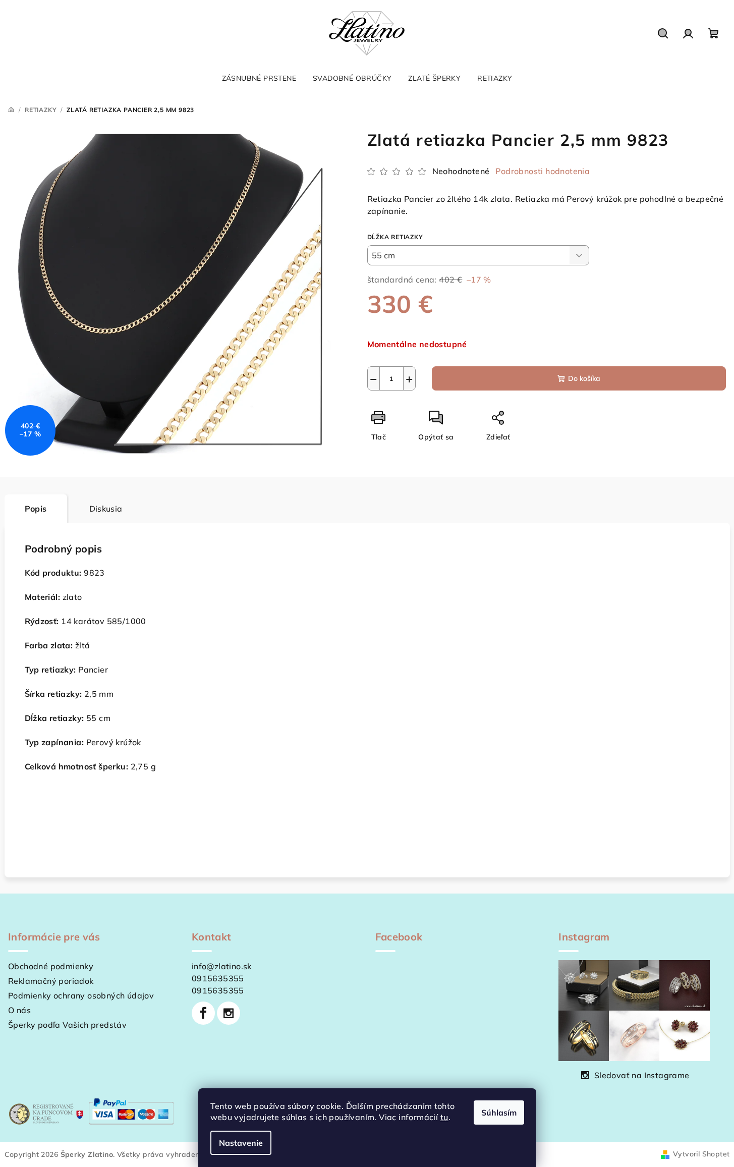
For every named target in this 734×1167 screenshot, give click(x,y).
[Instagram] (228, 1013)
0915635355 (218, 978)
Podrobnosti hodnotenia (542, 171)
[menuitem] (259, 78)
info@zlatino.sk (222, 966)
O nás (19, 1010)
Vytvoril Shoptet (701, 1153)
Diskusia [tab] (106, 509)
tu (444, 1117)
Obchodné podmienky (50, 966)
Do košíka (584, 378)
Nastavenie (241, 1143)
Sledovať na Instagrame (642, 1075)
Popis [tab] (36, 509)
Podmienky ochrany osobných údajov (81, 995)
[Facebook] (203, 1013)
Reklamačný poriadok (51, 981)
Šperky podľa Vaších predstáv (67, 1025)
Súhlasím (499, 1112)
